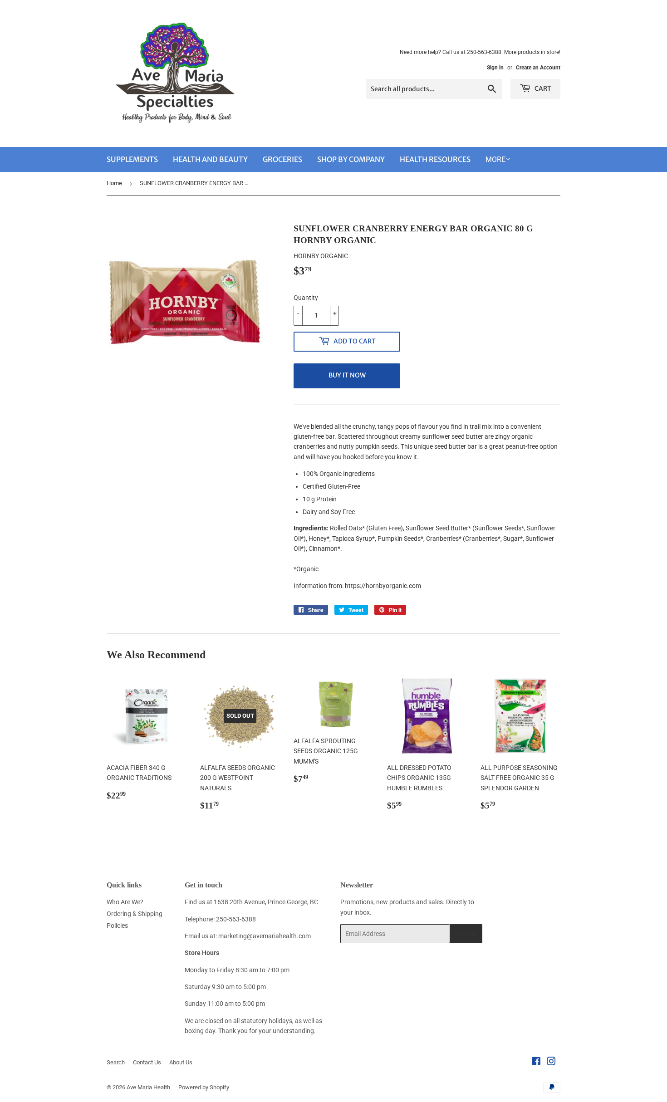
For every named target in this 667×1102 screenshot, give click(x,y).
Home (114, 183)
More (495, 159)
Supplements (132, 159)
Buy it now (347, 375)
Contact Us (147, 1062)
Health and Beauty (210, 159)
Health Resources (435, 159)
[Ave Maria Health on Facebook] (536, 1062)
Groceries (282, 159)
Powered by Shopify (203, 1087)
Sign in (495, 67)
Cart (542, 88)
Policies (117, 925)
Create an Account (538, 67)
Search (116, 1062)
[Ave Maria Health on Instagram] (551, 1062)
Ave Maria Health (148, 1087)
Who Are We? (125, 902)
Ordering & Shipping (134, 913)
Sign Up (466, 934)
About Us (180, 1062)
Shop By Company (351, 159)
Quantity (306, 297)
